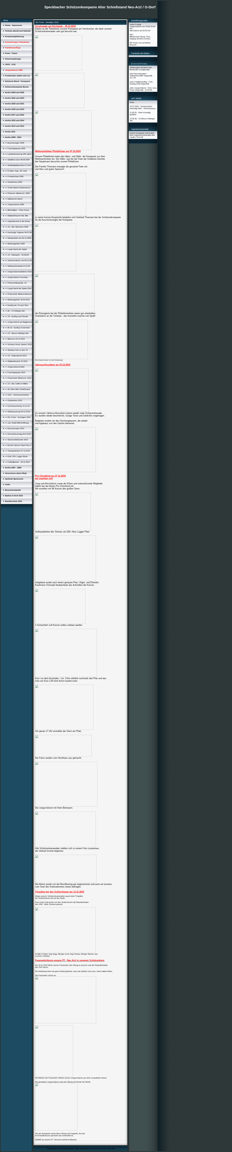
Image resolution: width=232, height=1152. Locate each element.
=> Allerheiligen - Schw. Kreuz (17, 210)
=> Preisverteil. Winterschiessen (18, 294)
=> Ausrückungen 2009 (14, 143)
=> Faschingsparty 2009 (15, 148)
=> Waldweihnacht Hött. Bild (16, 216)
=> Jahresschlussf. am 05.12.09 (18, 260)
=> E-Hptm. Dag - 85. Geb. (16, 171)
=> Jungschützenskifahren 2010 (18, 272)
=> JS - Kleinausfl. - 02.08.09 (17, 255)
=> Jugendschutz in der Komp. (17, 221)
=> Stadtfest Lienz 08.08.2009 (17, 160)
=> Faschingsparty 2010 (15, 372)
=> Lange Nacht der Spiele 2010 (18, 288)
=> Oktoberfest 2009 (13, 182)
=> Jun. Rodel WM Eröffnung (17, 423)
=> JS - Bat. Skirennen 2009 (16, 227)
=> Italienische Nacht (13, 199)
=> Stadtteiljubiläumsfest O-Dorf (18, 165)
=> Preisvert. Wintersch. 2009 (17, 193)
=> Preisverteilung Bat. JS (15, 283)
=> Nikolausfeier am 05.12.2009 (18, 238)
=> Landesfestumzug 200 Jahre (18, 154)
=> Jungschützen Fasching (16, 277)
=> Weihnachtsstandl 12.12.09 (17, 266)
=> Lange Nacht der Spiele (16, 249)
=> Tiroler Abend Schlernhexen (17, 188)
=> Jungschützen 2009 (14, 204)
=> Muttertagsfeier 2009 (15, 244)
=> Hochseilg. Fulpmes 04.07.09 (18, 232)
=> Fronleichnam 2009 (14, 176)
